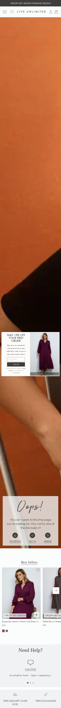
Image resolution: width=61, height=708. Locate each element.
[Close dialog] (58, 333)
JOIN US (16, 364)
